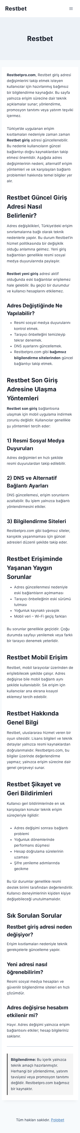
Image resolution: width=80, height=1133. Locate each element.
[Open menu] (71, 8)
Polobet (57, 1120)
